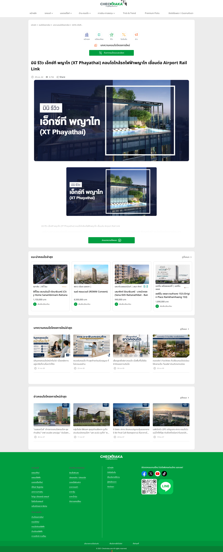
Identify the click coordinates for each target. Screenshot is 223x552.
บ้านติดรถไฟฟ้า (37, 531)
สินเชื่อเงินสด (74, 472)
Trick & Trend (129, 13)
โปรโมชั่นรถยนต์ (37, 501)
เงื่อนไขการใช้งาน (113, 477)
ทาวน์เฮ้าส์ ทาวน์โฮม (38, 536)
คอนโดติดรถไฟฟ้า (38, 526)
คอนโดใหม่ (35, 522)
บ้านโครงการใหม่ (37, 517)
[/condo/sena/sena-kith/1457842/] (132, 274)
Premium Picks (152, 13)
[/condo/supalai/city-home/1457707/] (50, 274)
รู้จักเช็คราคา (112, 482)
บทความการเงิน (37, 492)
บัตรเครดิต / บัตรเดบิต (77, 477)
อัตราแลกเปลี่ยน (75, 501)
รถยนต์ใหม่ (35, 472)
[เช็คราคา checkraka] (111, 4)
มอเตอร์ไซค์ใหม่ (37, 482)
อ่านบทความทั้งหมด (109, 240)
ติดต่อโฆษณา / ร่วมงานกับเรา (181, 13)
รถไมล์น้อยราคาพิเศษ (39, 506)
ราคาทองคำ (73, 487)
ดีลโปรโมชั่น (111, 472)
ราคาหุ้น (72, 492)
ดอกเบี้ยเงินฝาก (75, 482)
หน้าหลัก (33, 13)
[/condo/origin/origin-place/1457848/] (173, 274)
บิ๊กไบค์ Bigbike (37, 487)
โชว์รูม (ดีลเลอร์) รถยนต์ (40, 496)
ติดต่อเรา (110, 486)
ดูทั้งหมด (185, 257)
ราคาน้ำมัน (73, 496)
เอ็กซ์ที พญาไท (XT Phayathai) (138, 231)
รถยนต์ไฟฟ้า (36, 477)
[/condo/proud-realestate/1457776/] (91, 274)
